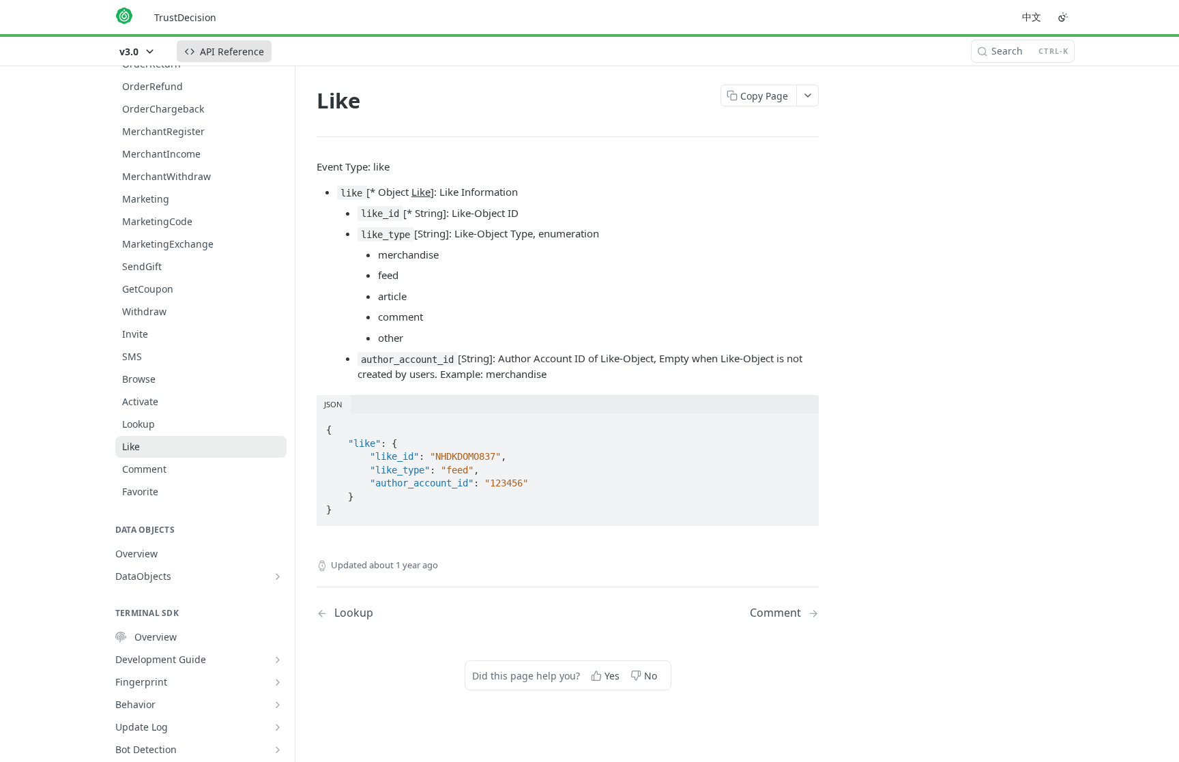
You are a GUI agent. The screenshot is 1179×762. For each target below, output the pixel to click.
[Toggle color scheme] (1063, 17)
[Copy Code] (802, 426)
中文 (1031, 16)
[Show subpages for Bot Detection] (277, 749)
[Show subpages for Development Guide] (277, 659)
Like (421, 192)
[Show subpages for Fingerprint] (277, 682)
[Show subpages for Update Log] (277, 727)
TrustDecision (185, 17)
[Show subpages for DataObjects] (277, 576)
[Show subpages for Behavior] (277, 704)
